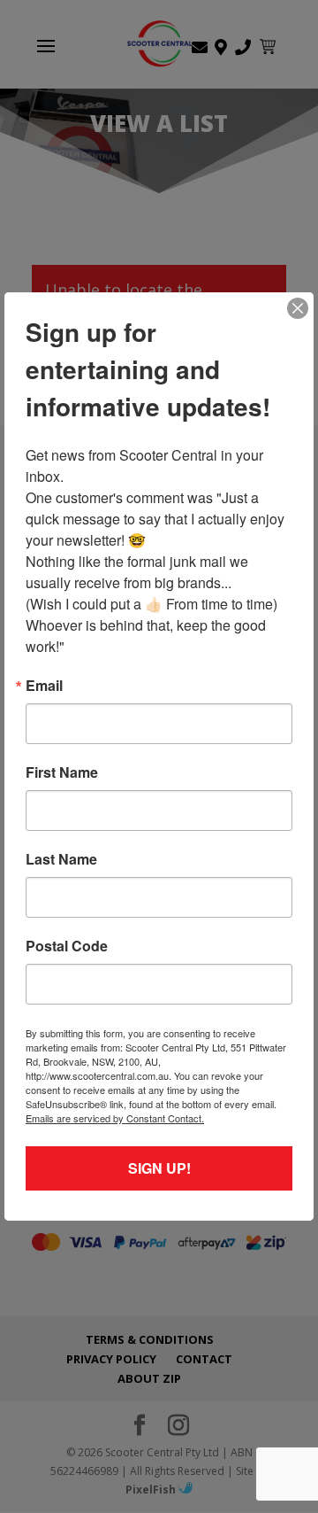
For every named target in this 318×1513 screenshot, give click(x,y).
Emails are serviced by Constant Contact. (115, 1118)
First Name (62, 772)
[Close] (297, 308)
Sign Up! (159, 1168)
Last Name (61, 859)
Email (44, 686)
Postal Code (67, 946)
